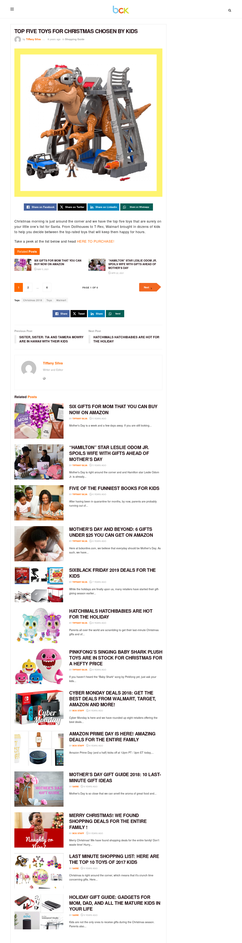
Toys (49, 300)
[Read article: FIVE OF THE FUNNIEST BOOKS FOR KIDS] (39, 502)
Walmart (61, 300)
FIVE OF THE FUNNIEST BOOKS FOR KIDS (114, 488)
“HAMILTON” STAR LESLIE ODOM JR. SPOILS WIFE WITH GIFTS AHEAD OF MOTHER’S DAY (109, 453)
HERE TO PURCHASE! (95, 241)
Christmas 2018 (32, 300)
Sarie (75, 786)
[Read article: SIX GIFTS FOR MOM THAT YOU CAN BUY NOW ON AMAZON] (39, 421)
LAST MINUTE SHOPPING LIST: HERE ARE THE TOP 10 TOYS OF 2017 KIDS (114, 859)
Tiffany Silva (33, 39)
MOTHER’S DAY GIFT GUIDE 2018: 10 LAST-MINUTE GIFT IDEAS (115, 777)
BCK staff (78, 710)
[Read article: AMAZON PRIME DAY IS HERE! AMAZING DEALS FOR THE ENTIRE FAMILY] (39, 748)
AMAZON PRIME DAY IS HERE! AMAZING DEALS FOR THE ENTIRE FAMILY (112, 736)
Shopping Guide (74, 39)
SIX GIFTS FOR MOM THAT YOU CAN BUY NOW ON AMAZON (113, 409)
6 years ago (99, 494)
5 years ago (99, 418)
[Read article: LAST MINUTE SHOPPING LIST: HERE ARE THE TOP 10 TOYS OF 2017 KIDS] (39, 870)
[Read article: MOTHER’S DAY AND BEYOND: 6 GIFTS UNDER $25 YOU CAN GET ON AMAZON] (39, 543)
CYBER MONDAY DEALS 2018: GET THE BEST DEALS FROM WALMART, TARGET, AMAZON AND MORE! (112, 698)
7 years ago (99, 581)
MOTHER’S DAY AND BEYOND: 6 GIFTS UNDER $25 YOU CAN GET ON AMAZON (111, 532)
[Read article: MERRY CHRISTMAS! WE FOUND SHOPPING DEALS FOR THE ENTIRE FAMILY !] (39, 830)
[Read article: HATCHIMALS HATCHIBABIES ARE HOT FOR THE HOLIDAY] (39, 625)
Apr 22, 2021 (117, 272)
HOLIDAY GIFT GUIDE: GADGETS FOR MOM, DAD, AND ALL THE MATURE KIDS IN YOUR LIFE (114, 903)
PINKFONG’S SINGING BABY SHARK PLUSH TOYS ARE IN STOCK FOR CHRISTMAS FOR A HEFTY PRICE (115, 657)
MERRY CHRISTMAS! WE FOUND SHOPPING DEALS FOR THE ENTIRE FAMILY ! (108, 821)
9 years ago (96, 833)
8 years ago (54, 39)
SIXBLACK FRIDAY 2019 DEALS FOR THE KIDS (112, 573)
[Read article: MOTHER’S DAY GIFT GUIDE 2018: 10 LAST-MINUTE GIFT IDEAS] (39, 789)
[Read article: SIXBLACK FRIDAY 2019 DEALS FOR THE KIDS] (39, 584)
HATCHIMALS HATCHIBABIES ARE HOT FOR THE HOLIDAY (110, 614)
